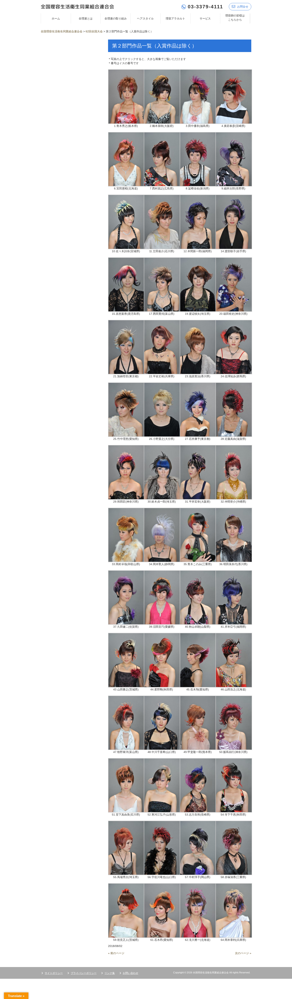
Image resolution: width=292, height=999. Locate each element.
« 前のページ (116, 953)
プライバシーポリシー (84, 973)
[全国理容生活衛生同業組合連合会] (77, 6)
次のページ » (243, 953)
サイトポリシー (54, 973)
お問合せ (242, 6)
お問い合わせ (130, 973)
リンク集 (109, 973)
